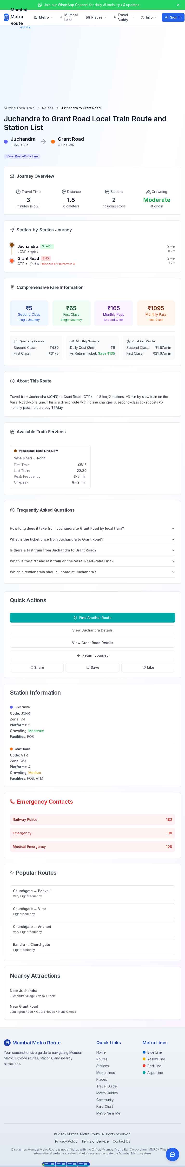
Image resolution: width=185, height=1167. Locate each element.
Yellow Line (156, 1059)
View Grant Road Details (92, 643)
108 (169, 846)
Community (105, 1100)
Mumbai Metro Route (19, 16)
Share (39, 667)
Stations (102, 1066)
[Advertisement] (92, 69)
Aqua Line (155, 1073)
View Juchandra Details (92, 630)
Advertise (25, 27)
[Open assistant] (172, 1154)
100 (169, 833)
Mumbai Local (71, 17)
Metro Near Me (108, 1113)
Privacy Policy (66, 1141)
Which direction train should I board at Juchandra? (53, 572)
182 (169, 819)
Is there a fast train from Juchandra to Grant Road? (53, 550)
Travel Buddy (123, 17)
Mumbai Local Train (19, 108)
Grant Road (28, 258)
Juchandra (28, 246)
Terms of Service (95, 1141)
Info (149, 17)
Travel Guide (106, 1086)
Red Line (154, 1066)
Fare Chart (104, 1106)
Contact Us (121, 1141)
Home (101, 1052)
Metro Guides (107, 1093)
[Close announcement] (178, 5)
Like (150, 667)
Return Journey (95, 655)
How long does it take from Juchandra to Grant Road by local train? (67, 528)
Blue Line (154, 1052)
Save (95, 667)
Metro (44, 17)
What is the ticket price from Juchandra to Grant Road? (56, 539)
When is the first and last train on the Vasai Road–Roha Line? (61, 561)
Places (97, 17)
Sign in (176, 17)
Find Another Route (95, 618)
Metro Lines (105, 1073)
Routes (47, 108)
